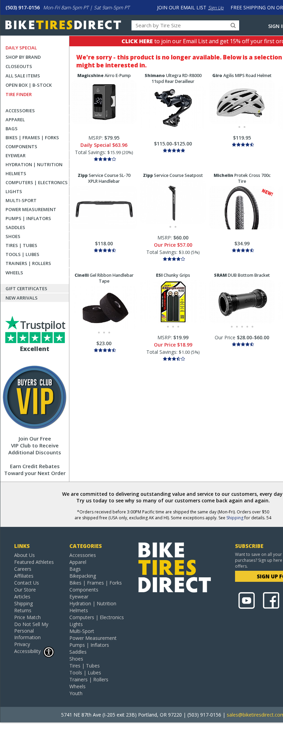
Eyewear (16, 155)
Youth (75, 693)
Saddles (15, 227)
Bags (12, 128)
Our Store (25, 589)
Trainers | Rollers (28, 263)
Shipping (234, 518)
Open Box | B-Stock (29, 85)
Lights (14, 191)
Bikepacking (82, 575)
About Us (24, 555)
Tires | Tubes (21, 245)
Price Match (27, 617)
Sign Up (216, 7)
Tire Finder (19, 94)
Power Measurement (31, 209)
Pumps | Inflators (28, 218)
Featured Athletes (34, 562)
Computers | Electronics (37, 182)
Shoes (13, 236)
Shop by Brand (23, 57)
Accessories (20, 110)
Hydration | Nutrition (34, 164)
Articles (22, 596)
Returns (22, 610)
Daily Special (21, 48)
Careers (22, 569)
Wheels (14, 272)
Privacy (22, 644)
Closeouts (19, 66)
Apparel (15, 119)
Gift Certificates (26, 288)
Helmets (16, 173)
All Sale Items (23, 76)
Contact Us (26, 582)
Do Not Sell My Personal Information (31, 631)
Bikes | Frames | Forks (32, 137)
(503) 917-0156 (23, 7)
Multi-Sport (21, 200)
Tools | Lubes (22, 254)
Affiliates (23, 575)
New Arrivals (22, 298)
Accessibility (27, 651)
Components (21, 146)
